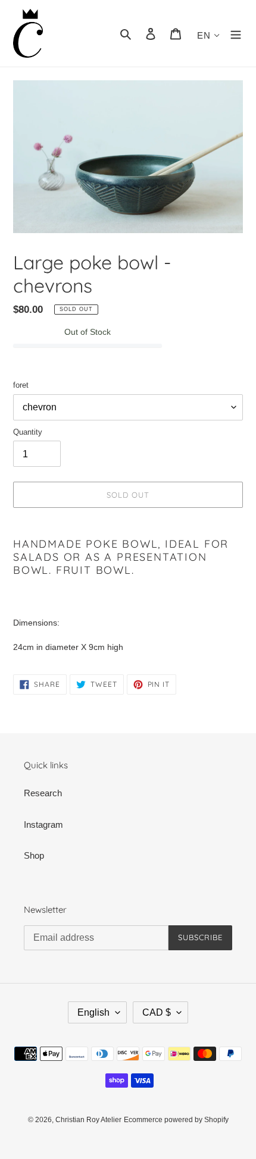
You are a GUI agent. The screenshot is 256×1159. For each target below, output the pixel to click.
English (93, 1012)
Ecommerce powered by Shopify (176, 1120)
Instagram (43, 824)
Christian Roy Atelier (88, 1120)
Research (43, 793)
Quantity (27, 432)
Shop (34, 855)
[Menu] (235, 33)
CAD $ (156, 1012)
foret (21, 385)
